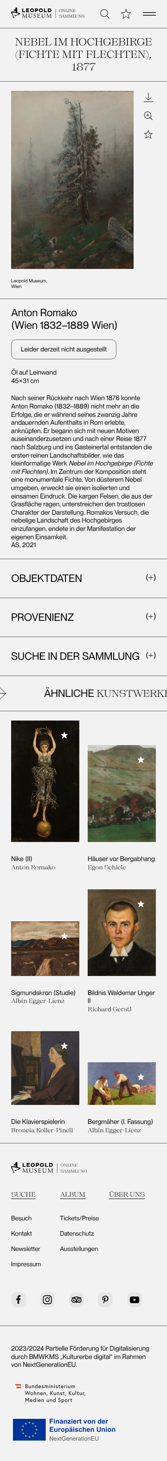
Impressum (26, 1264)
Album (72, 1194)
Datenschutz (77, 1234)
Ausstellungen (79, 1249)
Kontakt (21, 1234)
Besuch (21, 1218)
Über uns (127, 1194)
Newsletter (25, 1249)
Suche (23, 1194)
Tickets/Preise (79, 1218)
